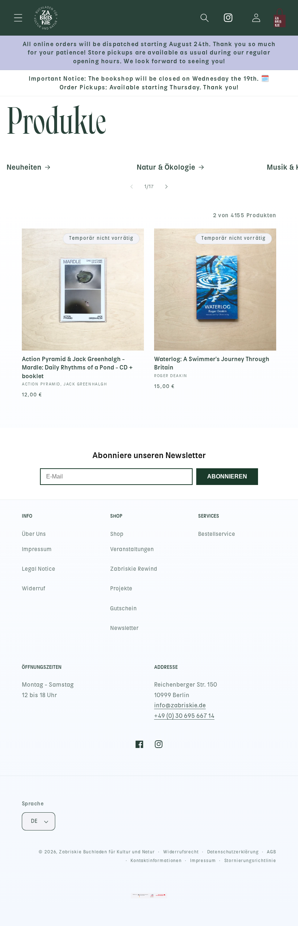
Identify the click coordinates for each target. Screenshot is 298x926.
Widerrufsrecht (181, 851)
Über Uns (34, 534)
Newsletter (124, 628)
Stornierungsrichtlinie (250, 860)
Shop (117, 534)
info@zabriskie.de (180, 705)
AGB (271, 851)
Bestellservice (216, 534)
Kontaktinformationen (156, 860)
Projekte (121, 588)
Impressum (37, 549)
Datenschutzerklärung (233, 851)
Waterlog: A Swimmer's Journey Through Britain (211, 363)
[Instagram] (228, 18)
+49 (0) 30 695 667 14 (184, 715)
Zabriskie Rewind (133, 569)
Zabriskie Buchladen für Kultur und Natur (107, 851)
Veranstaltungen (132, 549)
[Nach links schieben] (132, 187)
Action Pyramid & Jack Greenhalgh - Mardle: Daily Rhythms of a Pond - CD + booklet (77, 367)
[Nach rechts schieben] (166, 187)
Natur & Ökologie (166, 167)
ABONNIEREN (227, 476)
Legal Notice (38, 569)
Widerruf (33, 588)
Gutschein (123, 608)
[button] (18, 18)
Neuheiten (24, 167)
